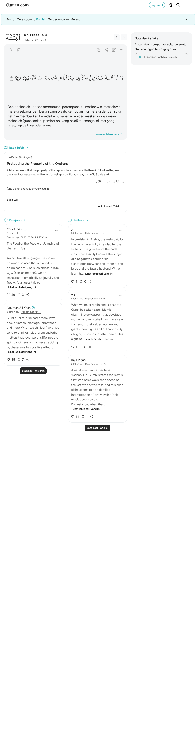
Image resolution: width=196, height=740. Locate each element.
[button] (118, 78)
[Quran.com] (17, 5)
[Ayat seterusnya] (124, 37)
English (41, 19)
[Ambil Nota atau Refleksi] (113, 49)
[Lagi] (121, 49)
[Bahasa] (171, 5)
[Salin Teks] (98, 49)
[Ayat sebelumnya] (117, 37)
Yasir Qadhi (14, 229)
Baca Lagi (12, 199)
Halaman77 (31, 40)
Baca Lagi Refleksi (97, 428)
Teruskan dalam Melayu (64, 19)
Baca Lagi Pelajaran (33, 370)
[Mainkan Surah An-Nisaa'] (11, 49)
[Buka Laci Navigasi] (186, 5)
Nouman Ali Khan (19, 308)
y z (73, 229)
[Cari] (178, 5)
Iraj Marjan (78, 360)
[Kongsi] (106, 49)
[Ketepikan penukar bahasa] (187, 19)
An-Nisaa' (32, 35)
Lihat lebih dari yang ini (22, 287)
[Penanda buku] (18, 49)
